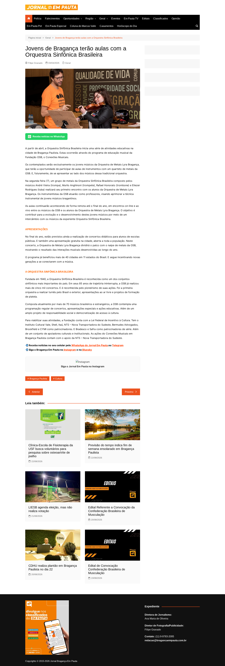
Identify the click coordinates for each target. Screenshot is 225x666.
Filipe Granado (35, 63)
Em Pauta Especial (55, 26)
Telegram (118, 345)
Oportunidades (71, 18)
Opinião (176, 18)
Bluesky (87, 349)
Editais (146, 18)
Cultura (58, 378)
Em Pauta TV (131, 18)
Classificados (160, 18)
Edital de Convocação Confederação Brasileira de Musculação (106, 569)
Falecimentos (52, 18)
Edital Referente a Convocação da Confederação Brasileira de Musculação (111, 511)
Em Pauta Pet (34, 26)
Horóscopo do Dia (127, 26)
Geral (102, 18)
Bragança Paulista (38, 378)
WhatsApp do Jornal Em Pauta (89, 345)
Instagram (69, 349)
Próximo (129, 391)
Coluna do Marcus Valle (83, 26)
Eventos (115, 18)
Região (89, 18)
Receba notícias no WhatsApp (49, 136)
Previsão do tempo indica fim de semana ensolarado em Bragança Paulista (111, 448)
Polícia (37, 18)
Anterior (36, 391)
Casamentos (106, 26)
